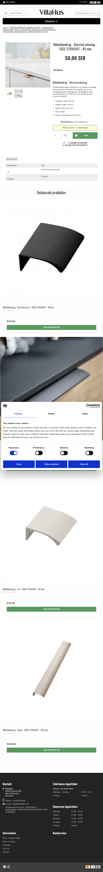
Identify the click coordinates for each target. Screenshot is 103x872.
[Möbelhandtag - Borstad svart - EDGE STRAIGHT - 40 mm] (51, 247)
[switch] (39, 453)
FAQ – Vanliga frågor (11, 838)
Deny (18, 464)
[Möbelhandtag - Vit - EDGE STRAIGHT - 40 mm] (51, 529)
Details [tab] (51, 414)
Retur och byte (9, 841)
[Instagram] (8, 866)
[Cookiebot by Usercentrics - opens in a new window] (88, 406)
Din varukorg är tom (85, 13)
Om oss (6, 848)
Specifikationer (11, 159)
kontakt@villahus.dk (20, 804)
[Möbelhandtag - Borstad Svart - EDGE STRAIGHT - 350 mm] (51, 388)
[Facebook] (4, 866)
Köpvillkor (7, 845)
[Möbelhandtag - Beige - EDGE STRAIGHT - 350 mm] (51, 670)
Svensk (84, 2)
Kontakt (6, 852)
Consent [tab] (18, 414)
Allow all (84, 464)
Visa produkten (51, 327)
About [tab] (85, 414)
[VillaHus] (51, 12)
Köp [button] (86, 135)
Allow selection (51, 464)
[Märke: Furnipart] (59, 71)
